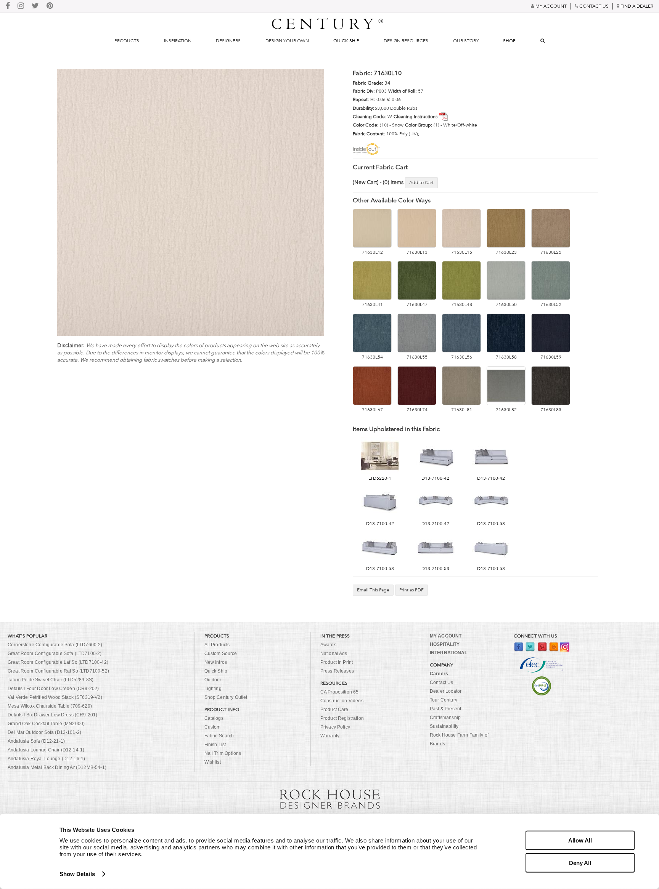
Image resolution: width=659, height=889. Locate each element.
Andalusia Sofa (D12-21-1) (36, 741)
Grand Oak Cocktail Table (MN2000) (46, 723)
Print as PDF (411, 590)
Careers (439, 673)
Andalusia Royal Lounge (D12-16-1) (46, 758)
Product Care (334, 709)
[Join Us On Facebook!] (8, 6)
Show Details (77, 874)
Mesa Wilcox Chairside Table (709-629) (50, 706)
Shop (509, 40)
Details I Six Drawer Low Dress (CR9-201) (52, 715)
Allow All (580, 840)
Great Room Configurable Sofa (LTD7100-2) (54, 653)
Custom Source (220, 653)
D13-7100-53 (491, 523)
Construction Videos (341, 700)
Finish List (215, 744)
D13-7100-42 (435, 478)
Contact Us (441, 682)
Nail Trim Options (222, 753)
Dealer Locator (445, 691)
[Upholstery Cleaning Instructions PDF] (444, 116)
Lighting (213, 688)
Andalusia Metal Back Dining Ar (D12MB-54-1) (57, 767)
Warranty (329, 735)
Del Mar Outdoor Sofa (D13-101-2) (44, 732)
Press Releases (337, 671)
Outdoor (213, 679)
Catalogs (213, 718)
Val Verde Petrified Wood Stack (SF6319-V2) (55, 697)
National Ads (333, 653)
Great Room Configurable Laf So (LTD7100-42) (58, 662)
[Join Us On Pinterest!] (50, 6)
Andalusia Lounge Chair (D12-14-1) (46, 750)
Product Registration (342, 718)
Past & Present (445, 708)
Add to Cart (421, 182)
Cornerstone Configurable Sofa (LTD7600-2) (55, 644)
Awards (328, 644)
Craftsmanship (445, 717)
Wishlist (212, 762)
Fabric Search (219, 735)
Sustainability (444, 726)
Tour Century (443, 700)
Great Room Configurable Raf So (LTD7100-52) (58, 671)
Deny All (580, 862)
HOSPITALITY (445, 644)
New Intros (215, 662)
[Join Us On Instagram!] (21, 6)
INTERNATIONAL (449, 652)
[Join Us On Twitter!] (35, 6)
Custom (212, 727)
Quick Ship (346, 40)
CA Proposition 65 (339, 692)
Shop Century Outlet (226, 697)
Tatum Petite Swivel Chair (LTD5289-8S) (50, 679)
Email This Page (373, 590)
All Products (217, 644)
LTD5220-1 (379, 478)
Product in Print (336, 662)
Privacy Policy (335, 727)
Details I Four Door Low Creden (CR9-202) (53, 688)
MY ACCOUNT (445, 636)
